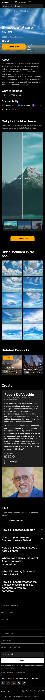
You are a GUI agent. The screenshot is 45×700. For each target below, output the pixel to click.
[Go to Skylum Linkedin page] (31, 691)
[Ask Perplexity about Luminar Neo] (8, 683)
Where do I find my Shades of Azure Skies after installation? (22, 561)
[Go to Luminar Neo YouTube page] (35, 691)
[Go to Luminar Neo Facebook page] (23, 691)
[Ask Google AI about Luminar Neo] (24, 683)
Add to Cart (14, 47)
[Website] (13, 456)
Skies (10, 11)
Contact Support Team (15, 520)
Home (3, 11)
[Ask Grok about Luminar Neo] (19, 683)
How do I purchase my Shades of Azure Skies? (22, 539)
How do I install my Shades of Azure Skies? (22, 549)
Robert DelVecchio (16, 37)
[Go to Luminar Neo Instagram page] (27, 691)
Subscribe (22, 661)
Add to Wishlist (11, 361)
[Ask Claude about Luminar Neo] (13, 683)
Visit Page (13, 462)
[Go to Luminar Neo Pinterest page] (43, 691)
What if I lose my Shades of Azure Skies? (22, 573)
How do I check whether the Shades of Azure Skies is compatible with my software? (22, 586)
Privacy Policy (9, 668)
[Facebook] (5, 456)
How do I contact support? (22, 530)
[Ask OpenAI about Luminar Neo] (3, 683)
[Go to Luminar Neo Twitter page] (39, 691)
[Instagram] (9, 456)
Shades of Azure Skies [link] (21, 11)
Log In (22, 2)
